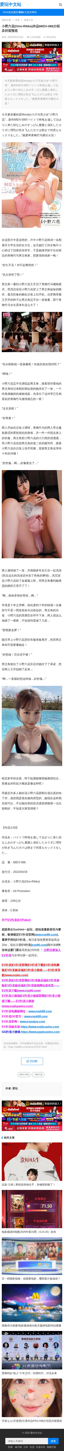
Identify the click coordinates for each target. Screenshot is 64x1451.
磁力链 (18, 1447)
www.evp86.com (46, 934)
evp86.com (39, 944)
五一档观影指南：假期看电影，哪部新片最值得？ (31, 1278)
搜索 (53, 1441)
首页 (17, 20)
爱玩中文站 (10, 4)
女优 (32, 1447)
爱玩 (15, 1088)
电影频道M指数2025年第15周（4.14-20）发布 (29, 1231)
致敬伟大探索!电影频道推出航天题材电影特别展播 (31, 1325)
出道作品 (40, 1447)
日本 (25, 1447)
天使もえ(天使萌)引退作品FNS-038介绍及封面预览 (32, 1420)
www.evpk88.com (40, 1011)
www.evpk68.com (35, 1016)
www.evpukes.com (32, 1021)
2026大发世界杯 (25, 12)
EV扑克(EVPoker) (19, 919)
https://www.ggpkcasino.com (40, 1031)
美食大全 (28, 20)
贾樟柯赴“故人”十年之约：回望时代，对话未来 (29, 1373)
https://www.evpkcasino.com (40, 1026)
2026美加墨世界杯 (9, 12)
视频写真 (51, 1447)
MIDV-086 (24, 1074)
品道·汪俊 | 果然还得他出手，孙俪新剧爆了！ (28, 1184)
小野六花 (38, 1074)
